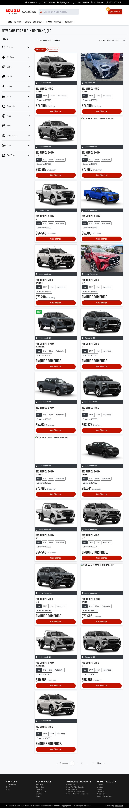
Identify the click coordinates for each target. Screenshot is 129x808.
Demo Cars (40, 787)
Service (57, 22)
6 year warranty (71, 789)
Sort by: (102, 41)
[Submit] (41, 12)
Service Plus (70, 785)
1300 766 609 (48, 2)
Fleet (38, 796)
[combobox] (59, 12)
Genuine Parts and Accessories (77, 794)
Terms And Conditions (104, 796)
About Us (100, 787)
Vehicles (17, 22)
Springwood (65, 2)
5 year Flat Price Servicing (75, 787)
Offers (28, 22)
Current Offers (41, 792)
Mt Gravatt (99, 2)
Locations (100, 785)
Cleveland (32, 2)
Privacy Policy (101, 794)
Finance (49, 22)
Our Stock (37, 22)
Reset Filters (40, 49)
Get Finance (55, 111)
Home (9, 22)
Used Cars (39, 789)
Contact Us (100, 792)
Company (69, 22)
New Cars (39, 785)
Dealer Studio (119, 805)
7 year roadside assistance (75, 792)
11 (92, 763)
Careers (99, 789)
